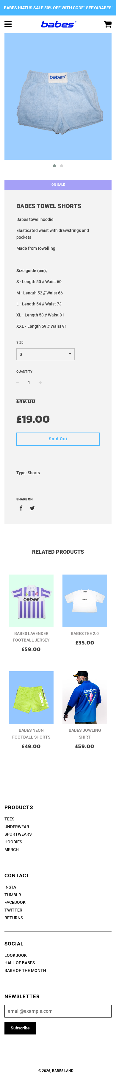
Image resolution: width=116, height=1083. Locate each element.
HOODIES (13, 841)
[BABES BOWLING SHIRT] (84, 697)
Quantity (24, 372)
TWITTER (13, 910)
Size (19, 342)
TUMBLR (12, 894)
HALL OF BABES (19, 962)
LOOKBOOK (15, 955)
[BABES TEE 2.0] (84, 601)
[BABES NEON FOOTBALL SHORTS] (31, 697)
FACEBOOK (15, 902)
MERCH (11, 849)
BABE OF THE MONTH (25, 970)
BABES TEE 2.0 (85, 633)
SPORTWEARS (18, 834)
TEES (9, 819)
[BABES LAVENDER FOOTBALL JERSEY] (31, 601)
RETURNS (13, 917)
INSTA (10, 887)
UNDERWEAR (16, 826)
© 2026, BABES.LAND (55, 1071)
